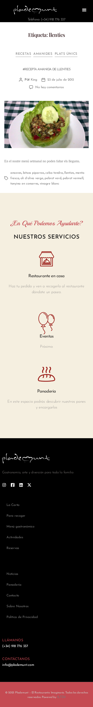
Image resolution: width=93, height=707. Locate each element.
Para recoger (15, 516)
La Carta (12, 505)
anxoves (15, 173)
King (34, 79)
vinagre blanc (49, 183)
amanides (42, 54)
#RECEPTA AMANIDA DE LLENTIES (46, 69)
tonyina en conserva (24, 183)
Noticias (12, 574)
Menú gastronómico (20, 526)
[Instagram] (4, 485)
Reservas (12, 548)
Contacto (12, 595)
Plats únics (66, 54)
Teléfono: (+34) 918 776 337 (46, 19)
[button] (84, 9)
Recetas (23, 54)
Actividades (14, 537)
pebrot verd (53, 178)
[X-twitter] (29, 485)
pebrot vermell (73, 178)
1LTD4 (61, 697)
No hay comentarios (49, 87)
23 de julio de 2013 (60, 79)
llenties (69, 173)
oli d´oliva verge (32, 178)
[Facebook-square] (13, 485)
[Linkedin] (21, 485)
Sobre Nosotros (17, 606)
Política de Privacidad (22, 617)
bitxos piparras (33, 173)
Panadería (13, 585)
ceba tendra (54, 173)
